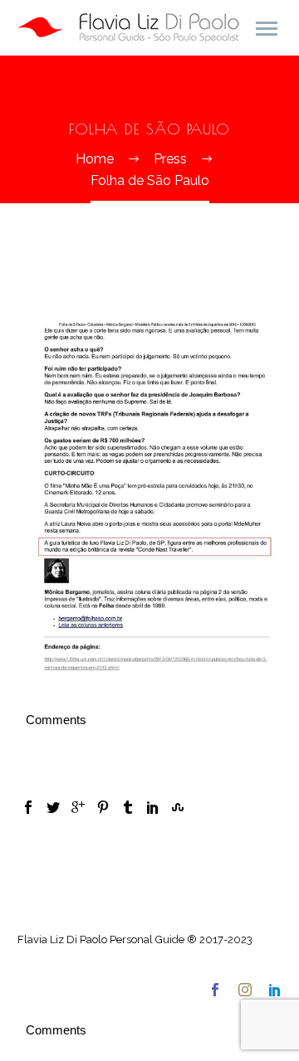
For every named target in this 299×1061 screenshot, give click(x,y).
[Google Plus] (78, 807)
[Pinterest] (103, 807)
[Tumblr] (128, 807)
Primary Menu (267, 29)
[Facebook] (28, 807)
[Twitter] (53, 807)
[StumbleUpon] (177, 807)
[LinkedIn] (152, 807)
